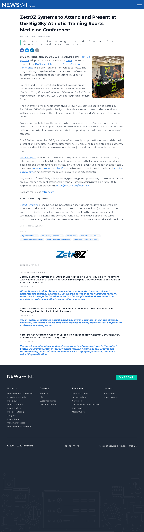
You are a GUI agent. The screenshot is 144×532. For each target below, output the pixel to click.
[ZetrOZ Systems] (108, 77)
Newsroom (77, 401)
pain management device (52, 236)
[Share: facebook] (22, 50)
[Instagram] (78, 446)
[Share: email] (37, 50)
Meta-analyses (28, 157)
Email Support (111, 397)
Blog (42, 397)
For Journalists (79, 397)
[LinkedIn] (74, 446)
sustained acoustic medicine (85, 240)
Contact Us (109, 393)
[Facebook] (66, 446)
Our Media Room (48, 404)
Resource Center (80, 393)
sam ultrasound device (90, 236)
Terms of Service (107, 446)
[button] (139, 4)
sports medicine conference (58, 240)
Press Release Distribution (19, 393)
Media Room (13, 419)
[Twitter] (70, 446)
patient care (71, 236)
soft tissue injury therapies (32, 240)
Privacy (122, 446)
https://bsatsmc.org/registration (73, 185)
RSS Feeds (77, 408)
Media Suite (13, 401)
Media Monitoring (15, 412)
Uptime (133, 446)
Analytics (11, 415)
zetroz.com (47, 192)
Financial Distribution (17, 397)
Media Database (15, 404)
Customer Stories (48, 401)
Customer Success (16, 423)
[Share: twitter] (27, 50)
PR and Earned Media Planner (86, 404)
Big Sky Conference (29, 236)
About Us (44, 393)
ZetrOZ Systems (29, 205)
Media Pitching (14, 408)
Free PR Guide (126, 377)
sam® (69, 60)
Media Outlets (78, 412)
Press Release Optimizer (19, 426)
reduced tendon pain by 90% (48, 168)
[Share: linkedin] (32, 50)
